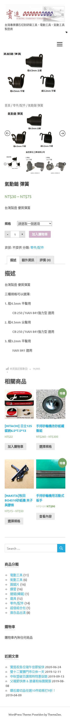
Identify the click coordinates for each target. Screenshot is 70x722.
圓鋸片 (14, 584)
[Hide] (66, 32)
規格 (8, 223)
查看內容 (45, 516)
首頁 (7, 105)
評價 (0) (45, 260)
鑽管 (13, 589)
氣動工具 (16, 580)
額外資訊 (28, 260)
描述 (13, 260)
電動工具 (16, 575)
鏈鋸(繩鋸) (17, 594)
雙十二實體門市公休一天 (27, 671)
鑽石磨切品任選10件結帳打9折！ (33, 690)
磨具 (13, 598)
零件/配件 (19, 105)
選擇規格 (45, 446)
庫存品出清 (18, 612)
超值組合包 (18, 608)
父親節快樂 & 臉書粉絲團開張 (30, 681)
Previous (5, 164)
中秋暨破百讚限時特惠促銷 (28, 676)
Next (64, 164)
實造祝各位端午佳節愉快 (27, 667)
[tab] (13, 260)
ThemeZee (54, 714)
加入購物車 (40, 234)
